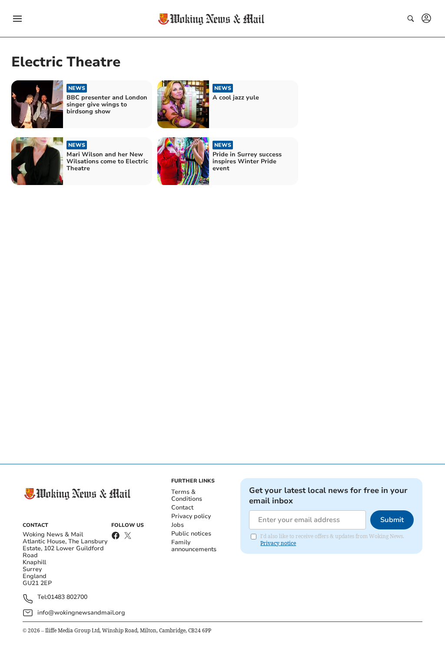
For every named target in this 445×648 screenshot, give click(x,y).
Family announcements (193, 545)
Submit (392, 520)
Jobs (177, 525)
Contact (182, 507)
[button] (17, 18)
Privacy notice (278, 543)
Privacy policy (191, 516)
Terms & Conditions (186, 495)
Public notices (191, 533)
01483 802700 (67, 597)
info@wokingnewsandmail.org (81, 612)
